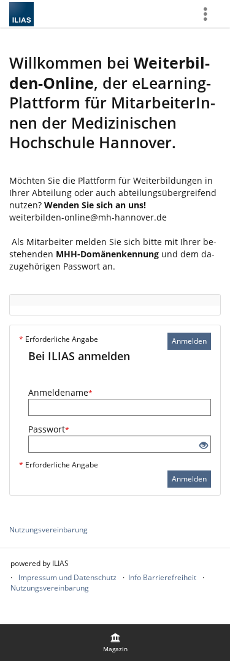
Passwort (48, 429)
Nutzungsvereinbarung (48, 529)
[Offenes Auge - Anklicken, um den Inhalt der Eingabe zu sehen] (203, 445)
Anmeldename (60, 392)
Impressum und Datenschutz (67, 577)
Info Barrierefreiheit (162, 577)
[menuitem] (115, 642)
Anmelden (189, 341)
